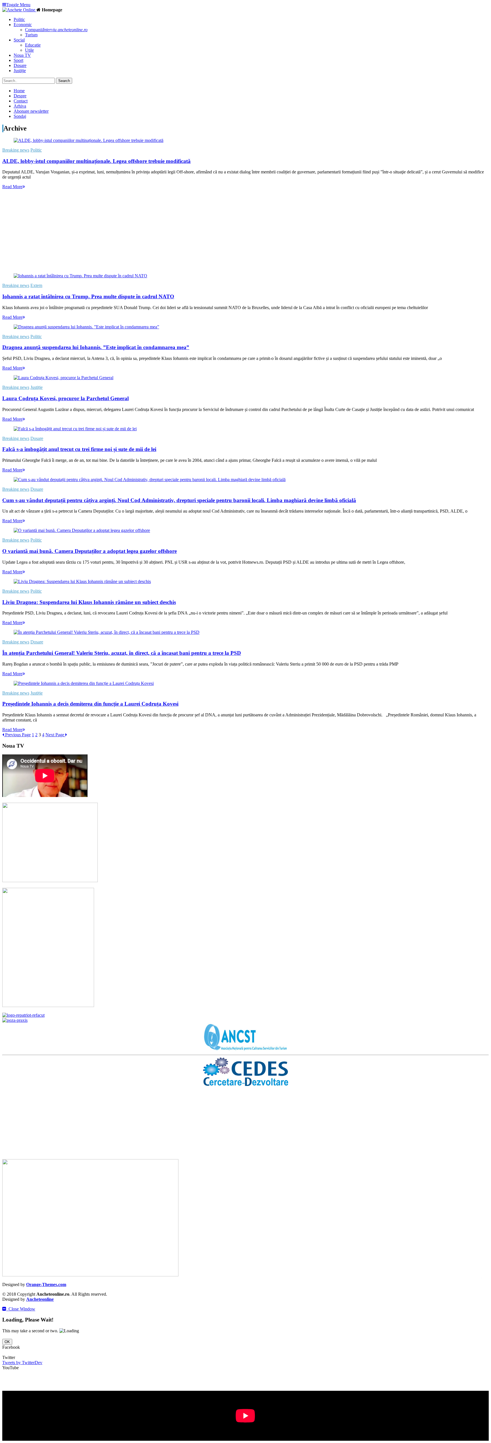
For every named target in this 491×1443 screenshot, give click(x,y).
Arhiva (20, 106)
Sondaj (20, 116)
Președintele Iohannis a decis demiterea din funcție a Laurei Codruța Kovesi (90, 704)
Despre (20, 95)
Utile (29, 50)
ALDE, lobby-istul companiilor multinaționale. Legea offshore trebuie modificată (96, 161)
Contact (21, 100)
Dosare (20, 65)
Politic (19, 19)
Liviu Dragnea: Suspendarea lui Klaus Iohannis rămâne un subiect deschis (89, 602)
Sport (18, 60)
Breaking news (15, 150)
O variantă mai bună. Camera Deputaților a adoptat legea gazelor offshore (89, 551)
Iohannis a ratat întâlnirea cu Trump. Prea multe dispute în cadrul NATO (88, 296)
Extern (36, 285)
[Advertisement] (172, 229)
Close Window (20, 1308)
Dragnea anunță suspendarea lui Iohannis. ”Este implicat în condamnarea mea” (95, 347)
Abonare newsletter (31, 111)
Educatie (33, 45)
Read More (12, 186)
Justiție (20, 70)
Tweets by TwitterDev (22, 1362)
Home (19, 90)
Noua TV (22, 55)
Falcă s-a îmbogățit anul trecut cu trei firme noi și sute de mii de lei (79, 449)
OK (7, 1342)
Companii (56, 29)
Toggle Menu (18, 4)
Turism (31, 34)
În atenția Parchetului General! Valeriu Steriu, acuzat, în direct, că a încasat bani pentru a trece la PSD (121, 653)
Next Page (55, 734)
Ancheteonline (40, 1299)
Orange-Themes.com (46, 1284)
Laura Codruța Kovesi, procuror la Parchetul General (65, 398)
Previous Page (17, 734)
